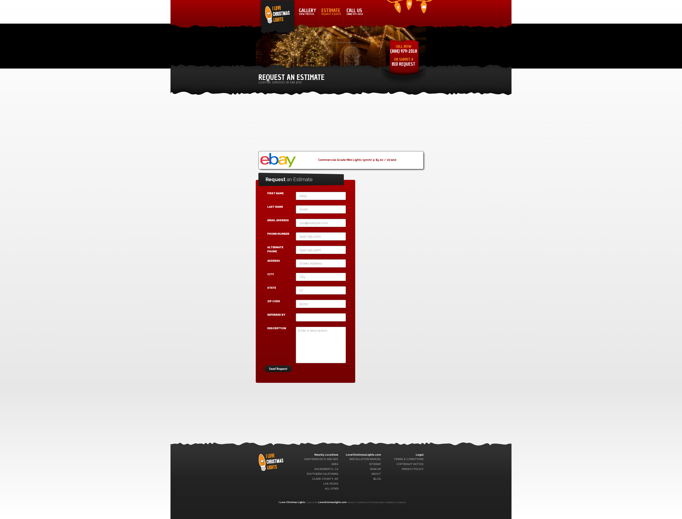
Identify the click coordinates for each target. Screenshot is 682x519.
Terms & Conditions (409, 459)
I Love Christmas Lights (292, 502)
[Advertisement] (341, 126)
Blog (377, 478)
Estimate (331, 11)
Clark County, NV (325, 478)
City (270, 274)
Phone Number (278, 233)
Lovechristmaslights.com (332, 502)
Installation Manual (365, 459)
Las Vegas (330, 483)
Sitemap (375, 464)
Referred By (276, 314)
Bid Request (403, 64)
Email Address (278, 220)
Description (276, 328)
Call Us (355, 11)
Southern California (322, 473)
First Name (275, 193)
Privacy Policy (413, 469)
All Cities (331, 488)
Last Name (275, 206)
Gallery (307, 11)
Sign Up (375, 469)
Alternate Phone (275, 249)
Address (273, 260)
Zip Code (273, 301)
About (376, 473)
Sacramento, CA (326, 469)
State (271, 287)
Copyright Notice (410, 464)
